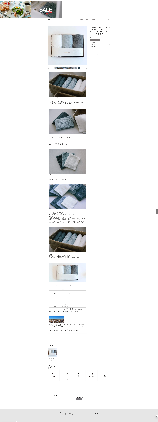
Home (48, 22)
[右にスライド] (86, 68)
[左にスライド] (48, 68)
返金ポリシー (91, 419)
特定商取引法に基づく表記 (97, 419)
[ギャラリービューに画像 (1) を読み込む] (55, 68)
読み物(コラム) (82, 19)
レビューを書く (79, 399)
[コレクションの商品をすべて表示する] (53, 375)
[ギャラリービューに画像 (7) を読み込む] (73, 68)
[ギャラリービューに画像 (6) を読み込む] (70, 68)
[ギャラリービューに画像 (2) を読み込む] (58, 68)
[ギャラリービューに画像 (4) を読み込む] (64, 68)
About (80, 413)
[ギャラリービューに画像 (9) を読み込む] (79, 68)
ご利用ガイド (81, 416)
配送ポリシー (102, 419)
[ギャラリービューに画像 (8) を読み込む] (76, 68)
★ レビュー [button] (157, 212)
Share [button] (109, 24)
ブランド (77, 19)
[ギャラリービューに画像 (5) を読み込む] (67, 68)
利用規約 (109, 419)
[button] (106, 20)
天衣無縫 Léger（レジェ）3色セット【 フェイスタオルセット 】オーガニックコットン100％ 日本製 (66, 22)
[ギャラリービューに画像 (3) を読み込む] (61, 68)
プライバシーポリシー (86, 419)
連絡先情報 (106, 419)
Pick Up (51, 22)
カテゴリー (72, 19)
